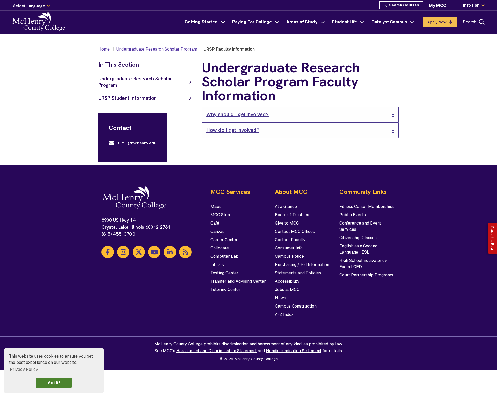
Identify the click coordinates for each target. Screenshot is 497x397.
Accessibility (287, 281)
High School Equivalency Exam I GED (363, 263)
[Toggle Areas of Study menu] (322, 22)
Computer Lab (224, 256)
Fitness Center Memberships (366, 206)
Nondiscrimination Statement (293, 350)
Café (214, 223)
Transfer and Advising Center (238, 281)
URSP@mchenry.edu (137, 143)
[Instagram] (123, 252)
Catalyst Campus (389, 22)
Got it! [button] (54, 382)
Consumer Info (289, 248)
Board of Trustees (292, 215)
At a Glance (286, 206)
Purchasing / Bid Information (302, 264)
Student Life (344, 22)
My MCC (437, 5)
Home (104, 49)
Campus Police (289, 256)
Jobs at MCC (287, 289)
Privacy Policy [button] (24, 369)
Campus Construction (296, 306)
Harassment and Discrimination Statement (216, 350)
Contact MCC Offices (295, 231)
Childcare (219, 248)
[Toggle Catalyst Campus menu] (412, 22)
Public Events (352, 215)
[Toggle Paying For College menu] (277, 22)
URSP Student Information (127, 98)
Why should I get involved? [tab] (237, 114)
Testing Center (224, 273)
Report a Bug (492, 238)
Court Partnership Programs (366, 275)
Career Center (224, 239)
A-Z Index (284, 314)
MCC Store (220, 215)
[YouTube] (154, 252)
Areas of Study (301, 22)
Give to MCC (287, 223)
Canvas (217, 231)
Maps (215, 206)
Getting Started (201, 22)
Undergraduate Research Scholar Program (156, 49)
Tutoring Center (225, 289)
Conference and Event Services (360, 226)
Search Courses (404, 5)
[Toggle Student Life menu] (362, 22)
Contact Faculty (290, 239)
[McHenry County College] (40, 22)
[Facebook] (107, 252)
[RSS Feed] (185, 252)
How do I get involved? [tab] (232, 130)
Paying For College (252, 22)
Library (217, 264)
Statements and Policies (298, 273)
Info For (471, 5)
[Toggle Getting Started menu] (223, 22)
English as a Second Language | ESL (358, 249)
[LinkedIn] (170, 252)
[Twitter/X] (139, 252)
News (280, 298)
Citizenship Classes (358, 237)
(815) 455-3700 (118, 234)
